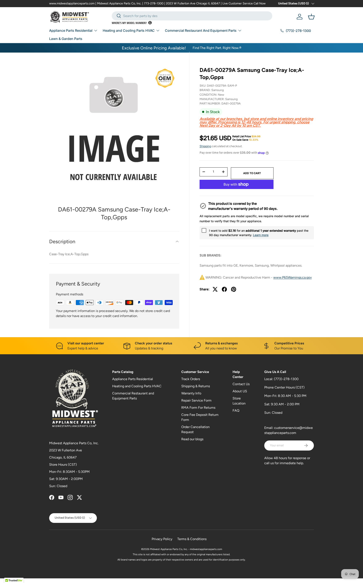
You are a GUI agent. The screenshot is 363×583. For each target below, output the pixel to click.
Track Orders (190, 379)
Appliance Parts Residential (70, 30)
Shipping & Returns (195, 386)
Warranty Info (191, 393)
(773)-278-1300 (286, 379)
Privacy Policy (162, 539)
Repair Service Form (196, 400)
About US (240, 391)
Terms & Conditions (191, 539)
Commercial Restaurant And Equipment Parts (201, 30)
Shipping (205, 146)
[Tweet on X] (215, 289)
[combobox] (192, 15)
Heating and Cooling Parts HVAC (129, 30)
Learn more (260, 235)
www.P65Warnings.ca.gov (292, 277)
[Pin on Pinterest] (233, 289)
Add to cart (252, 173)
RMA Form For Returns (198, 408)
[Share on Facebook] (224, 289)
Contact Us (241, 384)
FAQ (236, 410)
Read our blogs (192, 439)
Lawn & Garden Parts (65, 39)
